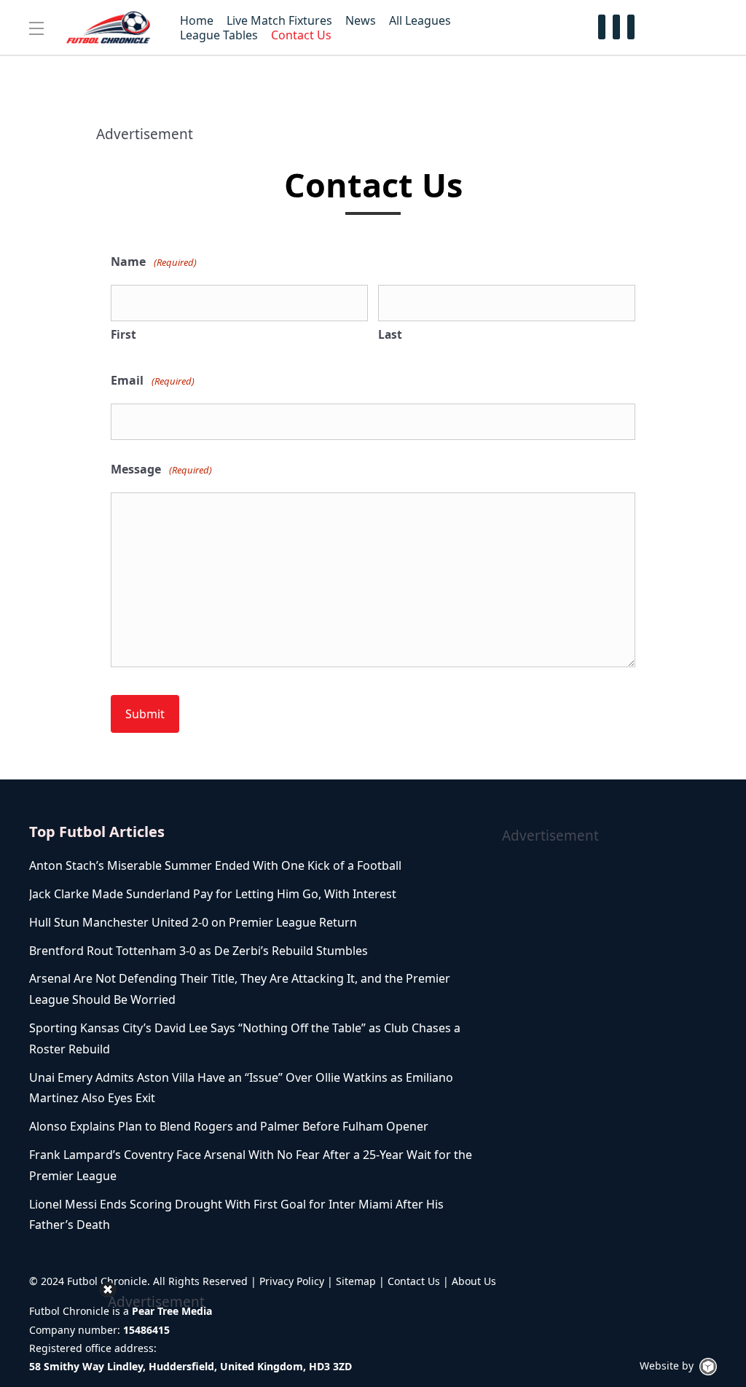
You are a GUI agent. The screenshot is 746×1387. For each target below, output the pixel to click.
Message (161, 469)
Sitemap (356, 1281)
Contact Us (414, 1281)
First (123, 334)
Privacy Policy (291, 1281)
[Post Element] (251, 865)
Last (390, 334)
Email (153, 380)
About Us (474, 1281)
